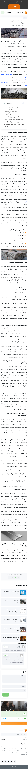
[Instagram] (11, 761)
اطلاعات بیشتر (14, 7)
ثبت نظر (5, 695)
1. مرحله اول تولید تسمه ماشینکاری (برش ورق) (14, 113)
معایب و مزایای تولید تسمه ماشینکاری (15, 122)
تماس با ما (14, 757)
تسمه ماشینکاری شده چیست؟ (11, 108)
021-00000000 (18, 714)
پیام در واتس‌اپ (21, 718)
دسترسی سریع (20, 757)
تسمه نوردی (9, 74)
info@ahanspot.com (5, 737)
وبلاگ (25, 17)
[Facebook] (8, 761)
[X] (2, 761)
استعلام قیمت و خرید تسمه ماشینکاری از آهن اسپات (14, 125)
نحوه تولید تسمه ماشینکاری (10, 111)
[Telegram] (15, 761)
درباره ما (25, 757)
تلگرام (3, 718)
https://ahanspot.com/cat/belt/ (16, 662)
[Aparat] (5, 761)
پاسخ (5, 646)
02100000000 (3, 739)
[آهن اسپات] (21, 12)
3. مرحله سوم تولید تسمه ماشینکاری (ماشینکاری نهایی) (15, 120)
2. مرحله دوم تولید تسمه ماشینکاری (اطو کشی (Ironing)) (15, 117)
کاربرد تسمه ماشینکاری (10, 109)
